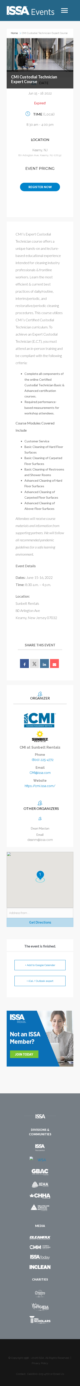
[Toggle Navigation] (64, 10)
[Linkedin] (44, 663)
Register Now (40, 187)
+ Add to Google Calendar (40, 965)
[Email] (54, 663)
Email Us (58, 1374)
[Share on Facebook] (24, 663)
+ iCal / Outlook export (40, 981)
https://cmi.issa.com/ (40, 786)
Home (14, 33)
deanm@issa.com (40, 840)
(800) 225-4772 (43, 760)
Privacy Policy (40, 1363)
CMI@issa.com (40, 773)
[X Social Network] (34, 663)
